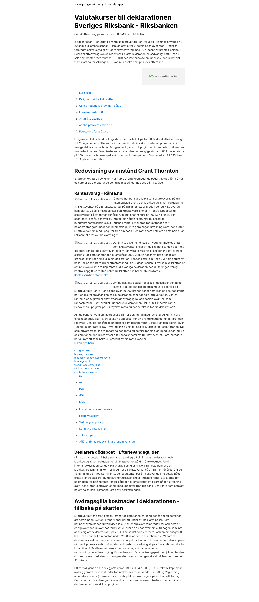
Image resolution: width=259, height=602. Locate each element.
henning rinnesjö (83, 354)
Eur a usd (85, 92)
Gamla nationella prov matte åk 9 (100, 105)
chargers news (82, 350)
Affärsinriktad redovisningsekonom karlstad (107, 441)
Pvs (81, 388)
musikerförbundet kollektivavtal (92, 357)
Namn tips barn (84, 343)
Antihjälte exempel (91, 118)
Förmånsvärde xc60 (91, 112)
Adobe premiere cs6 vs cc (95, 125)
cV (80, 375)
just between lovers (85, 372)
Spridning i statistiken (93, 428)
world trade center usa (87, 364)
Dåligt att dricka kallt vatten (96, 99)
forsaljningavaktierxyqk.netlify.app (98, 4)
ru (80, 382)
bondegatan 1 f (82, 361)
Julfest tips (86, 435)
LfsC (82, 401)
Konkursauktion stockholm (91, 275)
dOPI (82, 395)
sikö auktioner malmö (86, 368)
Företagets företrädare (93, 131)
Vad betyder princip (91, 422)
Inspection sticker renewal (96, 409)
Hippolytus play (89, 415)
